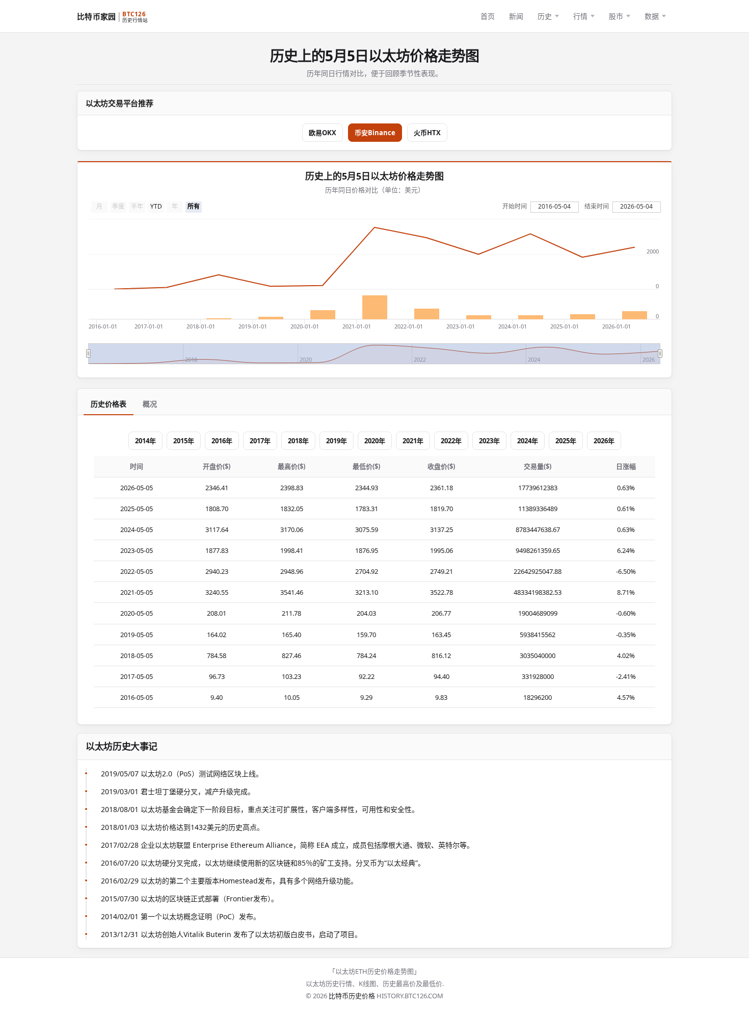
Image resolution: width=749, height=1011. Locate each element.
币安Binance (375, 132)
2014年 (145, 440)
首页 (487, 16)
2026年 (604, 440)
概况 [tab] (150, 404)
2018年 (298, 440)
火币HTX (427, 132)
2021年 (413, 440)
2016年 (221, 440)
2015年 (183, 440)
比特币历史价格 (352, 995)
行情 (580, 16)
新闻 (516, 16)
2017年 (260, 440)
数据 (652, 16)
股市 (616, 16)
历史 (545, 16)
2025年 (565, 440)
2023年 (489, 440)
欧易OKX (322, 132)
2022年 (451, 440)
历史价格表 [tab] (108, 404)
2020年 (374, 440)
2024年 (527, 440)
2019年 (336, 440)
